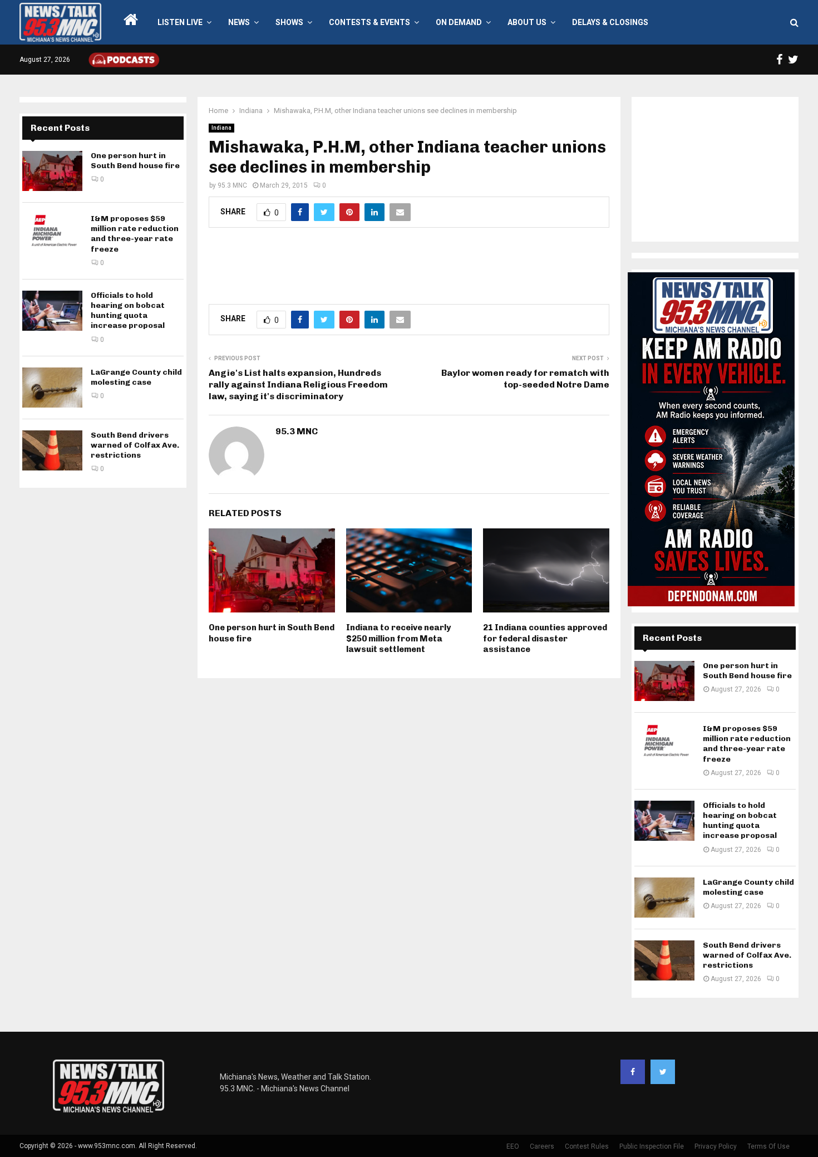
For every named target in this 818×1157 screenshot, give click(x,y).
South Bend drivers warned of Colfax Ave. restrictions (135, 445)
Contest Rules (587, 1146)
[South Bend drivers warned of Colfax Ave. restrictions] (52, 450)
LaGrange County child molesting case (136, 377)
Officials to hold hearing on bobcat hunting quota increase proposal (128, 311)
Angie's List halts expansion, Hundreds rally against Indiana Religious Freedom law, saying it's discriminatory (298, 384)
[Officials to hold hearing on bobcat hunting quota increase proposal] (52, 311)
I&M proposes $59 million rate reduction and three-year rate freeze (135, 234)
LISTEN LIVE (180, 22)
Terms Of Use (768, 1146)
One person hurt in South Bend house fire (135, 160)
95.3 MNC (232, 185)
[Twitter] (663, 1072)
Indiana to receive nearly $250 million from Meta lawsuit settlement (398, 638)
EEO (512, 1146)
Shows (289, 22)
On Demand (459, 22)
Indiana (221, 128)
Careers (542, 1146)
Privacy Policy (715, 1146)
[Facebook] (632, 1072)
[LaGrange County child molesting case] (52, 387)
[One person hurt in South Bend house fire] (52, 171)
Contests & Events (369, 22)
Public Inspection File (651, 1146)
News (239, 22)
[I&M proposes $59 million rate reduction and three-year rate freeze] (52, 234)
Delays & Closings (610, 22)
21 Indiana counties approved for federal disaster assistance (545, 638)
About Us (526, 22)
